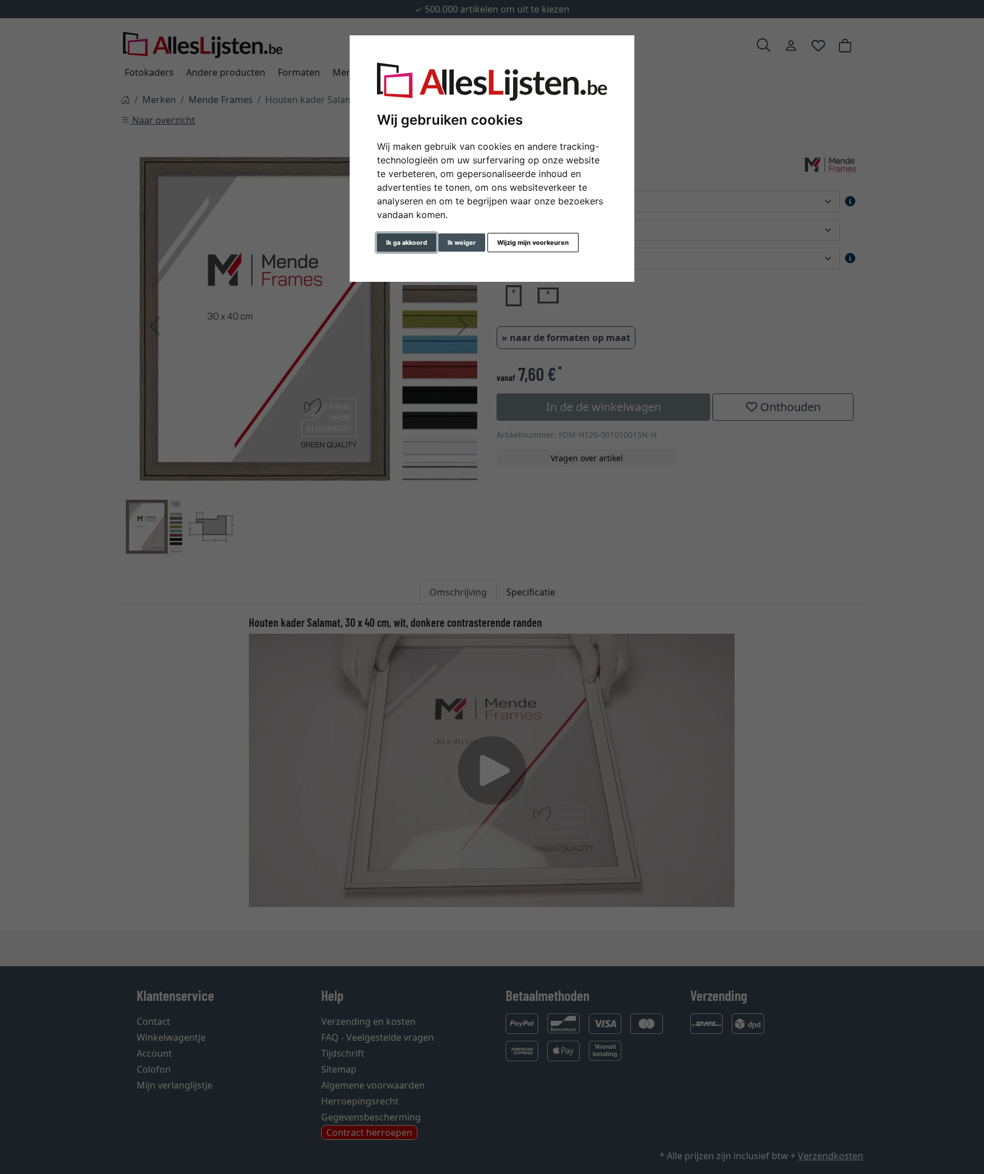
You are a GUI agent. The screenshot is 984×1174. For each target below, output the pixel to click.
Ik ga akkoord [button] (406, 243)
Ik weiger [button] (462, 243)
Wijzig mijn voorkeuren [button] (533, 243)
